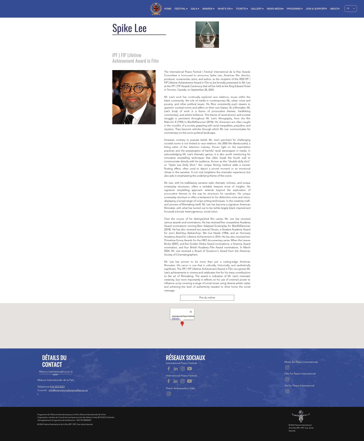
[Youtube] (189, 368)
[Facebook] (168, 368)
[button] (169, 8)
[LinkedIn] (175, 368)
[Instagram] (182, 368)
